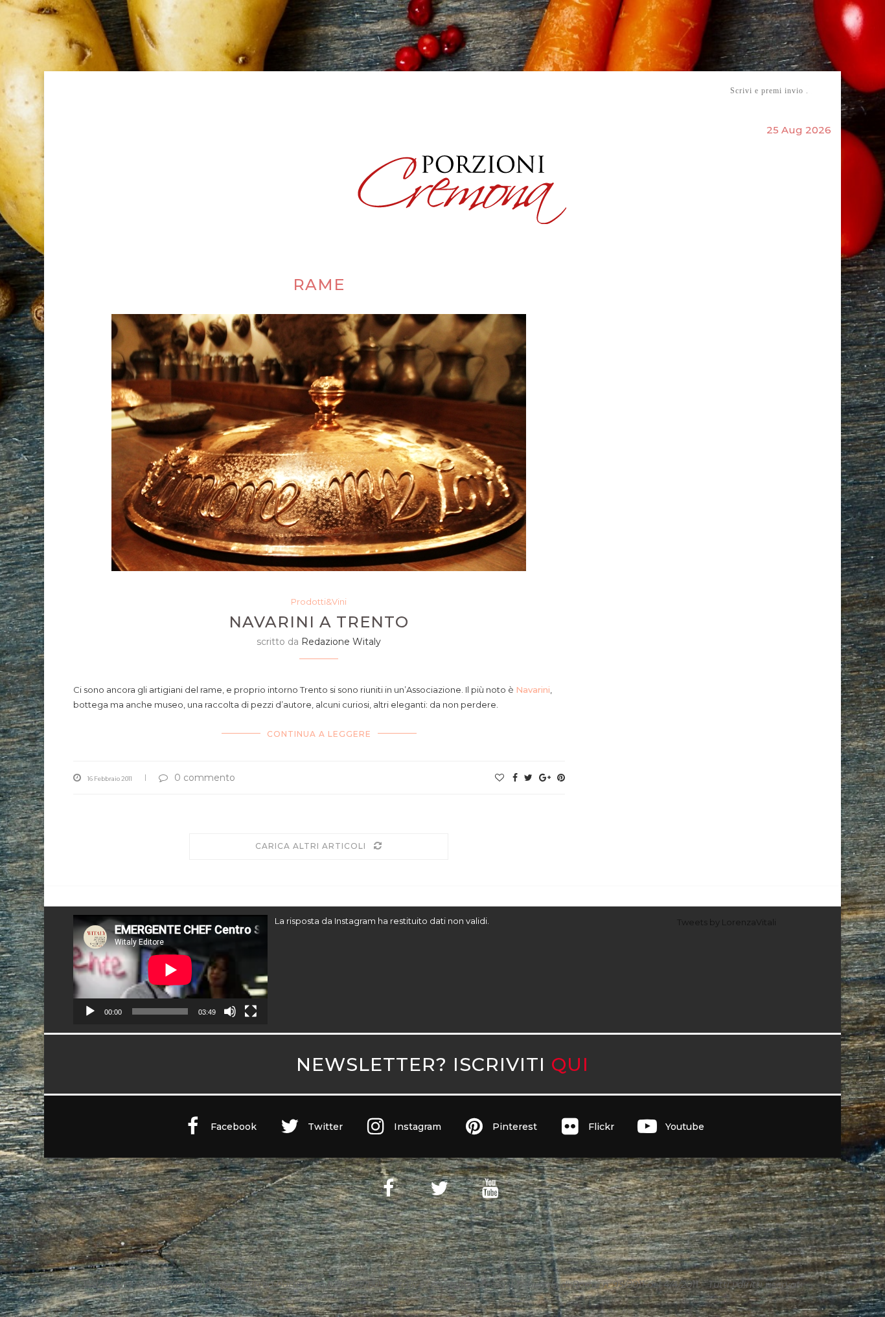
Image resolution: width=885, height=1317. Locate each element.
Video (550, 90)
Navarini (533, 689)
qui (570, 1064)
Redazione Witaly (341, 641)
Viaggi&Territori (486, 90)
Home (65, 90)
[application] (170, 969)
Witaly (172, 90)
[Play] (90, 1011)
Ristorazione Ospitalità (307, 90)
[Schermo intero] (250, 1011)
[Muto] (230, 1011)
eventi (217, 91)
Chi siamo (113, 91)
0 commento (204, 777)
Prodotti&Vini (319, 601)
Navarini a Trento (319, 622)
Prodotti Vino (405, 90)
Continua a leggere (319, 734)
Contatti (596, 90)
